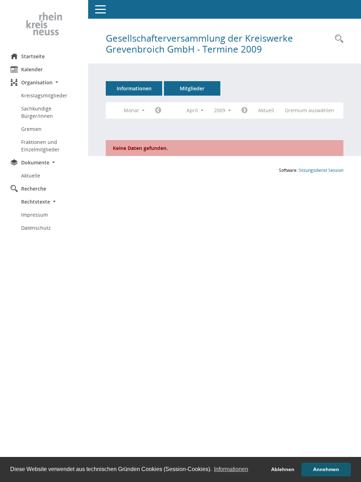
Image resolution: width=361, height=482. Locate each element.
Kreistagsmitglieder (44, 95)
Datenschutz (36, 227)
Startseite (33, 56)
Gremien (31, 129)
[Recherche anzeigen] (337, 39)
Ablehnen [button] (282, 469)
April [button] (192, 110)
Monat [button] (132, 110)
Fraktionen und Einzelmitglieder (40, 146)
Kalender (32, 69)
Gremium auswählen (309, 110)
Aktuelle (30, 175)
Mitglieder (192, 88)
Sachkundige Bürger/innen (37, 112)
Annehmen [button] (326, 469)
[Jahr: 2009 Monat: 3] (158, 110)
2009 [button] (220, 110)
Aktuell (266, 110)
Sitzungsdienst (321, 170)
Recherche (33, 188)
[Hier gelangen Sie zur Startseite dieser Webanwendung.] (44, 24)
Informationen (134, 88)
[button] (44, 82)
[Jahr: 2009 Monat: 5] (244, 110)
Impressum (34, 214)
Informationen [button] (231, 469)
